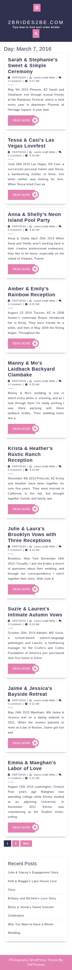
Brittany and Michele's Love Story (32, 898)
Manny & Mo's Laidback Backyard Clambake (31, 368)
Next (26, 843)
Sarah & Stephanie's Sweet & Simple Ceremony (33, 65)
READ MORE (24, 122)
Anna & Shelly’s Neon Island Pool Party (34, 217)
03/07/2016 (19, 77)
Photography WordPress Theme (33, 960)
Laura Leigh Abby (44, 77)
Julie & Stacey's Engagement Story (33, 872)
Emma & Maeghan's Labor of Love (32, 765)
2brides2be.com (36, 22)
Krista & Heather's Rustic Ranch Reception (30, 454)
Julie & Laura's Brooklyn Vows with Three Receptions (32, 534)
